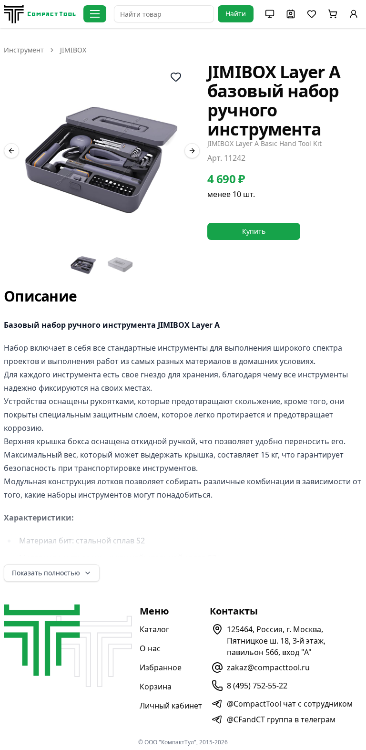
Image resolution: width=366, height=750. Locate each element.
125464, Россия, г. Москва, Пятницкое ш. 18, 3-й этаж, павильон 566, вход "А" (276, 640)
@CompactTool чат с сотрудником (290, 703)
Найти (235, 13)
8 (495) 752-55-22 (257, 685)
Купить (253, 231)
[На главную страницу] (40, 14)
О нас (150, 648)
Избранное (161, 667)
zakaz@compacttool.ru (268, 667)
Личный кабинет (171, 705)
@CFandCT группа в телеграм (281, 719)
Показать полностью (46, 572)
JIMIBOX (73, 49)
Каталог (154, 629)
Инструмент (24, 49)
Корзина (156, 686)
